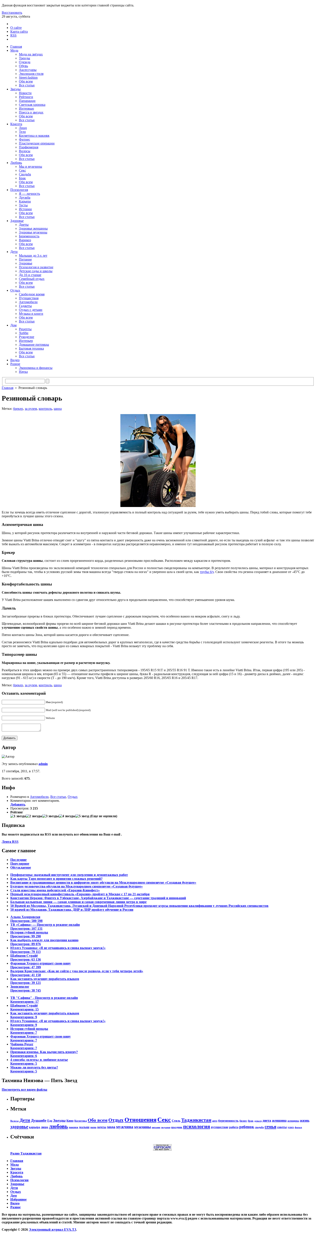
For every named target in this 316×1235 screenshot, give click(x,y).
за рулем (31, 408)
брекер (18, 408)
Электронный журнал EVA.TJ (52, 1229)
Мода (14, 50)
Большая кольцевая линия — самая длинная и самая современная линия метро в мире (78, 902)
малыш (84, 1127)
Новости (25, 93)
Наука (23, 371)
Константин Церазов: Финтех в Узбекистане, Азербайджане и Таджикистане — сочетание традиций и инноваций (98, 898)
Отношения (140, 1119)
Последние (18, 860)
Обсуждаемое (20, 867)
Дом (13, 325)
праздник (176, 1127)
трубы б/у (207, 572)
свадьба (259, 1127)
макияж (73, 1127)
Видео (15, 360)
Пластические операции (37, 143)
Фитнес (24, 139)
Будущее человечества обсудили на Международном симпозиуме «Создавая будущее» (76, 886)
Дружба (24, 197)
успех (291, 1127)
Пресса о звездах (31, 112)
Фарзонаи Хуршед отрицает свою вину (40, 965)
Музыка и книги (31, 313)
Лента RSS (10, 841)
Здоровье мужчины (33, 232)
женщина (279, 1120)
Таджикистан (196, 1120)
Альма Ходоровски (26, 919)
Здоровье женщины (33, 228)
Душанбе (38, 1120)
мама (93, 1127)
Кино (70, 1120)
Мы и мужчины (30, 166)
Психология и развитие (36, 267)
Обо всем (26, 81)
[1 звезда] (18, 816)
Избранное (18, 1199)
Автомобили (28, 302)
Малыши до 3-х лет (33, 255)
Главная (16, 46)
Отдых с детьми (30, 310)
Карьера (25, 201)
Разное (15, 364)
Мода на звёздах (31, 54)
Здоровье (17, 221)
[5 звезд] (82, 816)
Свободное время (31, 294)
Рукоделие (26, 337)
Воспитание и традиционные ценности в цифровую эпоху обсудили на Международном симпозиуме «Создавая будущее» (103, 882)
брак (250, 1120)
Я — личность (29, 193)
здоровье (19, 1126)
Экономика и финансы (35, 368)
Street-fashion (28, 77)
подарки (165, 1127)
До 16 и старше (30, 275)
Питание (25, 259)
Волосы (24, 151)
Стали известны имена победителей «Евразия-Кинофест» (55, 890)
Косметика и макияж (34, 135)
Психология (19, 190)
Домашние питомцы (34, 344)
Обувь (23, 66)
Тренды (24, 58)
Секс (22, 170)
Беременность (29, 236)
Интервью (26, 108)
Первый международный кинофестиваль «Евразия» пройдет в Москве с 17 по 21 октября (80, 894)
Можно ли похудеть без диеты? (34, 1069)
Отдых (15, 290)
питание (156, 1127)
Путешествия (28, 298)
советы (282, 1127)
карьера (34, 1127)
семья (270, 1126)
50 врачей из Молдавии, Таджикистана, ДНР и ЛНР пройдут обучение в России (71, 909)
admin (43, 764)
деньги (258, 1121)
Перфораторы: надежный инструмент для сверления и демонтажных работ (69, 875)
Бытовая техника (31, 348)
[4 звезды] (67, 816)
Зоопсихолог (25, 988)
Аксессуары (28, 70)
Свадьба (25, 174)
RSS (13, 35)
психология (196, 1126)
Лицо (23, 128)
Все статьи (27, 85)
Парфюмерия (28, 147)
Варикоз (25, 240)
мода (111, 1127)
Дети (14, 251)
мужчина (124, 1126)
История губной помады (29, 934)
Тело (22, 132)
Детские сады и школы (35, 271)
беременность (228, 1120)
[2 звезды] (34, 816)
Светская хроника (32, 104)
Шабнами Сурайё (25, 957)
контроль (45, 408)
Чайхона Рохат (23, 1046)
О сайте (16, 27)
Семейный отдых (31, 279)
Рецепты (25, 329)
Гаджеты (25, 306)
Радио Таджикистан (25, 1153)
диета (266, 1120)
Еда (49, 1120)
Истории (25, 209)
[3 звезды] (50, 816)
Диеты (24, 224)
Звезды (15, 89)
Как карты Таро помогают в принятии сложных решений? (56, 878)
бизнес (243, 1120)
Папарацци (27, 101)
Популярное (19, 863)
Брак (22, 178)
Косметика (80, 1120)
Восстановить (12, 12)
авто (214, 1120)
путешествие (219, 1127)
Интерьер (26, 341)
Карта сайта (19, 31)
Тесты (23, 205)
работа (233, 1127)
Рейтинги (26, 97)
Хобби (23, 333)
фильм (298, 1127)
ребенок (246, 1126)
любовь (58, 1126)
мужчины (142, 1127)
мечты (101, 1127)
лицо (44, 1127)
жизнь (304, 1120)
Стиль (176, 1120)
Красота (16, 124)
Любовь (16, 162)
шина (58, 408)
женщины (293, 1120)
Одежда (24, 62)
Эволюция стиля (31, 73)
